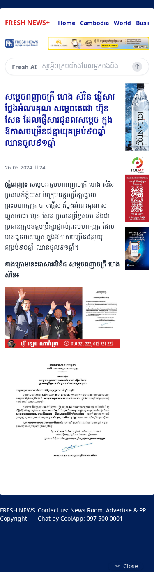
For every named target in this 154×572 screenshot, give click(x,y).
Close (130, 566)
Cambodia (94, 23)
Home (66, 23)
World (122, 23)
